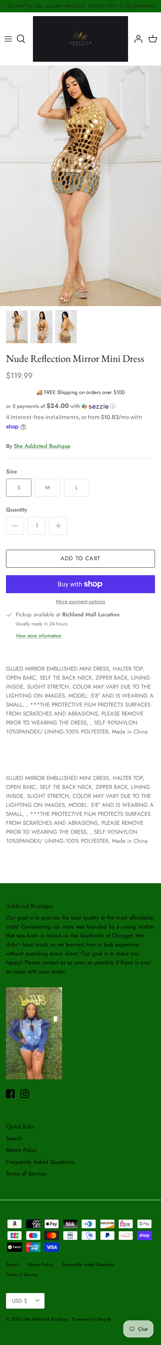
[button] (80, 406)
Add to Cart (80, 558)
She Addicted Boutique (42, 446)
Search (14, 1138)
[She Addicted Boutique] (80, 39)
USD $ (19, 1301)
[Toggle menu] (8, 39)
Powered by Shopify (91, 1319)
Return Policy (21, 1150)
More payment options (80, 601)
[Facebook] (10, 1093)
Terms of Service (26, 1173)
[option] (80, 186)
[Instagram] (24, 1093)
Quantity (16, 510)
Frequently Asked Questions (40, 1162)
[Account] (136, 39)
